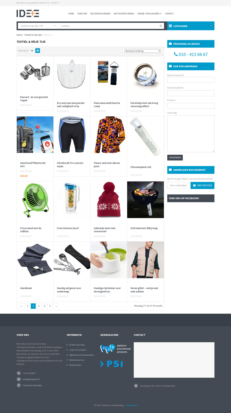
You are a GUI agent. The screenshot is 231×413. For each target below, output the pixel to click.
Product (171, 100)
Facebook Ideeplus (32, 385)
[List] (31, 50)
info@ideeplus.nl (31, 379)
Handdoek (26, 288)
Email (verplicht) (175, 87)
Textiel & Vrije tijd (33, 34)
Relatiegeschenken (100, 13)
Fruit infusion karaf (68, 228)
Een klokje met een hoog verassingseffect (144, 104)
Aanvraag (172, 112)
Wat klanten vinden (124, 13)
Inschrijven (204, 185)
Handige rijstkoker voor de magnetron (107, 289)
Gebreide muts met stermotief (105, 230)
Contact (169, 13)
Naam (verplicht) (175, 75)
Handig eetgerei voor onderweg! (69, 289)
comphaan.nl (130, 405)
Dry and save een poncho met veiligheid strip (71, 104)
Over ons (82, 13)
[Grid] (37, 50)
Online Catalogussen (148, 13)
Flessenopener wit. (141, 167)
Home (71, 13)
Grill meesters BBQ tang (144, 228)
